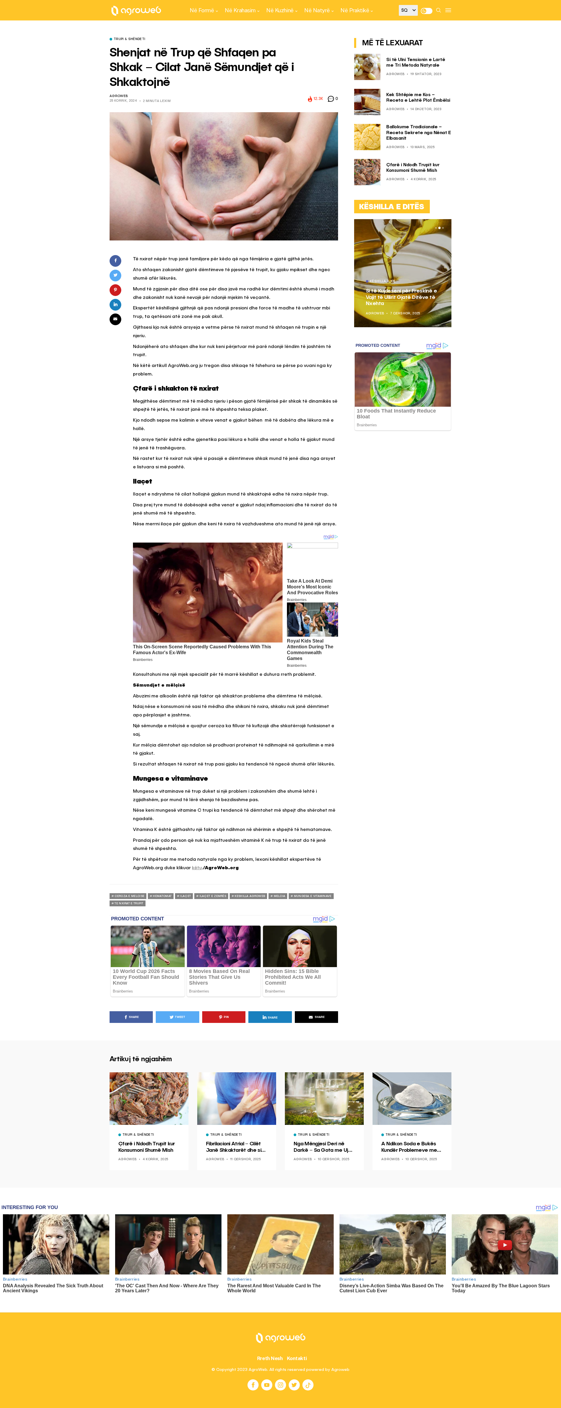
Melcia (279, 896)
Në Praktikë (354, 10)
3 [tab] (443, 228)
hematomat (162, 896)
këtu (197, 868)
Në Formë (202, 10)
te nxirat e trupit (129, 903)
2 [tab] (439, 228)
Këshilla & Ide (383, 281)
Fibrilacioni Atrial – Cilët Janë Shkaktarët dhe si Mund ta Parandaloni (233, 1147)
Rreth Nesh (270, 1358)
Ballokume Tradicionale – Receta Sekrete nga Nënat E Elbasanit (418, 133)
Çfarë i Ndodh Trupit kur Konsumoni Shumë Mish (146, 1147)
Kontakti (297, 1358)
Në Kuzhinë (279, 10)
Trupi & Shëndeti (129, 39)
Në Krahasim (240, 10)
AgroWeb (119, 96)
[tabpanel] (402, 273)
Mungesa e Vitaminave (313, 896)
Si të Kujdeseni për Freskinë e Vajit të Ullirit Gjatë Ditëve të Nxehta (401, 297)
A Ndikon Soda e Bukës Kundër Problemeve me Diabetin (409, 1147)
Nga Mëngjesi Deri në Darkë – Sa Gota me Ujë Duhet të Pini (322, 1147)
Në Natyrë (317, 10)
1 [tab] (436, 228)
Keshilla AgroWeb (250, 896)
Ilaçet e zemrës (213, 896)
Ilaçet (185, 896)
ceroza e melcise (129, 896)
